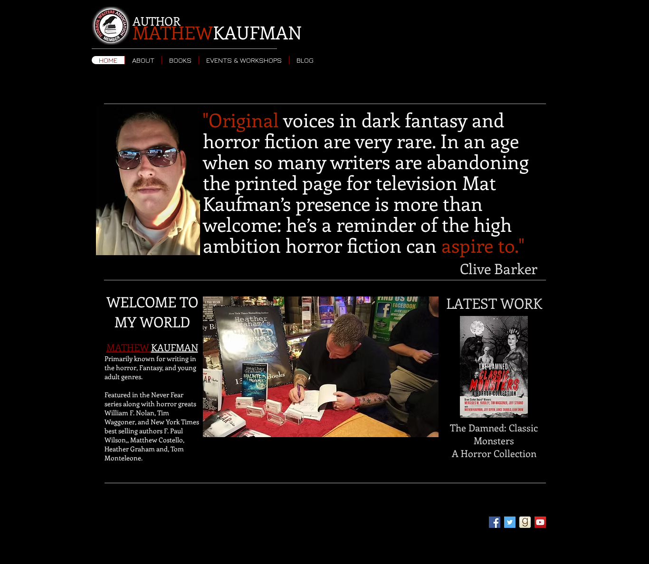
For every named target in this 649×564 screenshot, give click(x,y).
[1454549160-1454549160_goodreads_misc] (525, 522)
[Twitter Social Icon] (509, 522)
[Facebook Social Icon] (494, 522)
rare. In (428, 140)
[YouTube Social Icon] (540, 522)
